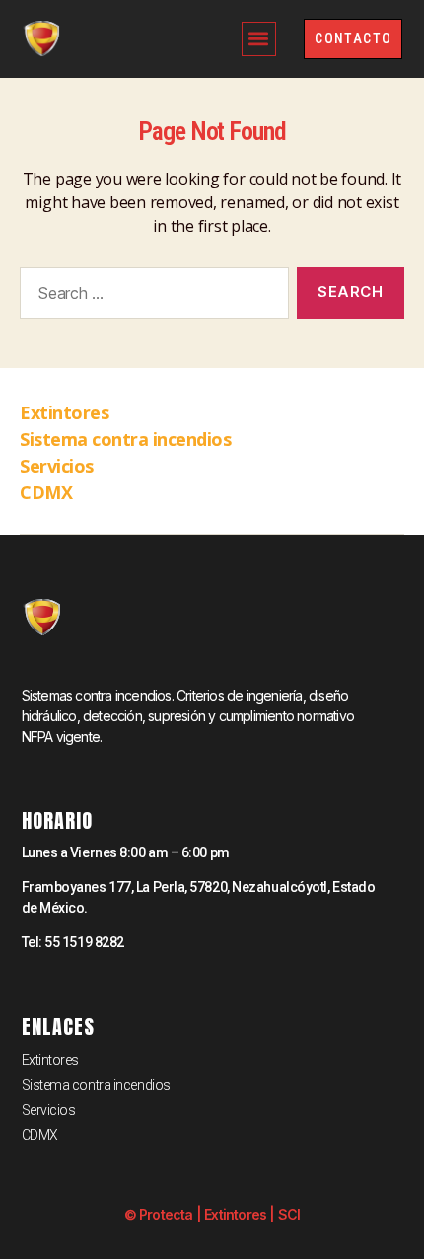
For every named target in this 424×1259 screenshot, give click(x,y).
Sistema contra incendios (125, 439)
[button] (259, 39)
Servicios (57, 466)
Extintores (64, 412)
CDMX (46, 492)
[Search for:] (150, 297)
